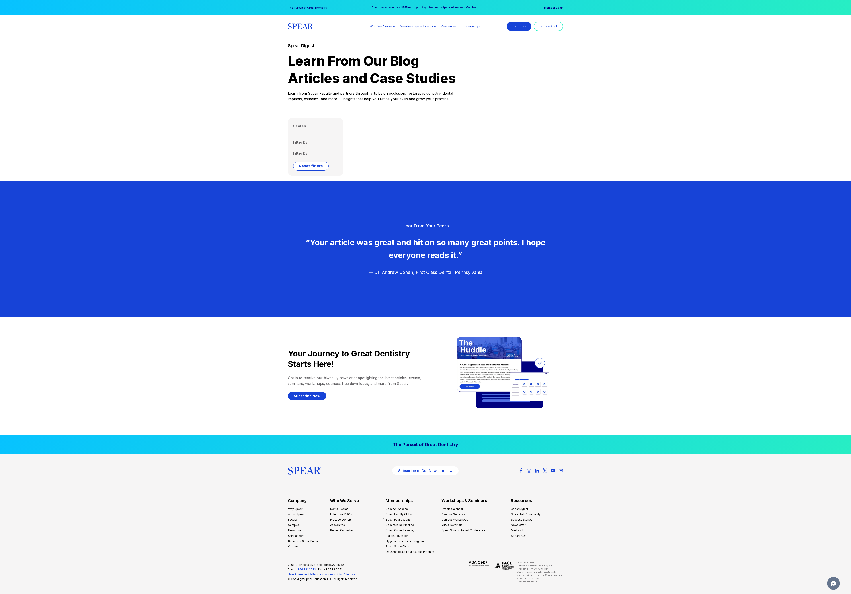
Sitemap (349, 574)
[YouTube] (553, 470)
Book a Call (548, 26)
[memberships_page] (425, 444)
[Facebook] (521, 470)
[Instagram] (529, 470)
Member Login (553, 7)
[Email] (561, 470)
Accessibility (333, 574)
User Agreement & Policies (305, 574)
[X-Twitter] (545, 470)
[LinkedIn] (537, 470)
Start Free (519, 26)
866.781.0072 (307, 569)
